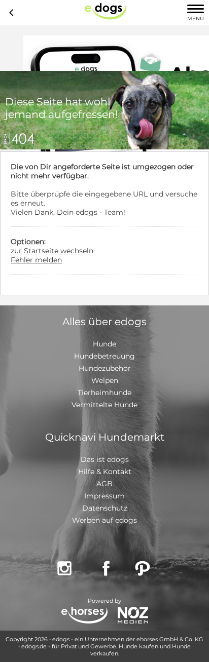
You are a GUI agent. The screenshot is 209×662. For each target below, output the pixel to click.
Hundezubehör (105, 368)
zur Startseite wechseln (52, 250)
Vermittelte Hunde (104, 404)
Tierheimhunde (104, 392)
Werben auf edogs (104, 520)
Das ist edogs (105, 459)
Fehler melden (36, 259)
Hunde (104, 343)
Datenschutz (104, 508)
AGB (104, 483)
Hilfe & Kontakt (104, 471)
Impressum (104, 495)
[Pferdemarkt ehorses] (84, 616)
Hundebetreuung (104, 356)
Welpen (104, 380)
